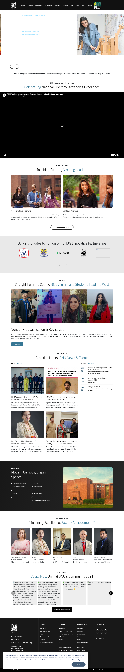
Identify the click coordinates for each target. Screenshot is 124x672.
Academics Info (44, 637)
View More (62, 266)
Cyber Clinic (62, 637)
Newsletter (80, 648)
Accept (79, 664)
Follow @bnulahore (63, 609)
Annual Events (81, 637)
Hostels (15, 497)
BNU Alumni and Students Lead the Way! (80, 284)
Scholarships (29, 40)
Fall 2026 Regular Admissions (21, 16)
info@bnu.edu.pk (17, 636)
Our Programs (16, 40)
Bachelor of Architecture (18, 31)
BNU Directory (100, 638)
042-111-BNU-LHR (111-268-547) (21, 643)
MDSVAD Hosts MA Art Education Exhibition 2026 (97, 379)
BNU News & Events (74, 357)
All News (19, 364)
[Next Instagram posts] (111, 593)
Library (15, 493)
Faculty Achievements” (78, 522)
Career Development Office (42, 500)
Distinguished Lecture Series (67, 634)
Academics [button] (48, 6)
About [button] (23, 6)
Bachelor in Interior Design (19, 34)
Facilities (80, 631)
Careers (65, 6)
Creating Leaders (75, 169)
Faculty (61, 639)
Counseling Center (19, 486)
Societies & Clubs (39, 497)
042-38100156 (15, 640)
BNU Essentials (38, 486)
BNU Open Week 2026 (94, 387)
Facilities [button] (57, 6)
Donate (89, 6)
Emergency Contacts (46, 642)
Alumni (42, 634)
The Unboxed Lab (64, 645)
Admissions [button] (38, 6)
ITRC (60, 642)
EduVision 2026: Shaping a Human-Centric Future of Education (100, 368)
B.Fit (35, 490)
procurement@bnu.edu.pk (29, 339)
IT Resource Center (19, 490)
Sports (36, 483)
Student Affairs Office (19, 483)
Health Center (38, 493)
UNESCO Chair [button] (74, 6)
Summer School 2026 (65, 648)
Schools (30, 6)
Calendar (80, 628)
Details (17, 344)
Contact (42, 639)
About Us (42, 628)
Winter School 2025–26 (66, 650)
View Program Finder (62, 227)
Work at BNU (81, 650)
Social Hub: (39, 576)
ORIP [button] (83, 6)
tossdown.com (107, 670)
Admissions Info (45, 631)
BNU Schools (62, 628)
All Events (90, 364)
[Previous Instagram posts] (13, 593)
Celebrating (32, 87)
